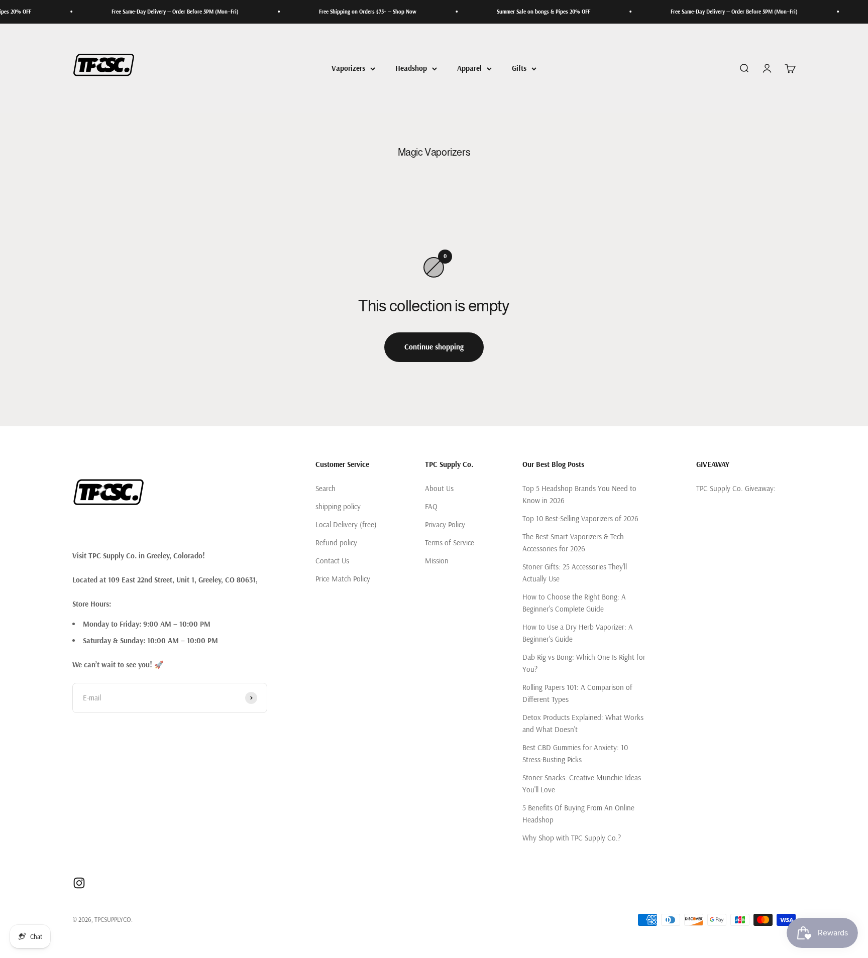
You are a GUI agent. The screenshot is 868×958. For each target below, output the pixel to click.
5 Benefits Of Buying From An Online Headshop (578, 813)
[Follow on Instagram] (79, 883)
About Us (439, 488)
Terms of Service (449, 542)
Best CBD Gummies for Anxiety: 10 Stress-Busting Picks (575, 753)
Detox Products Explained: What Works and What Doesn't (582, 723)
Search (325, 488)
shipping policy (338, 506)
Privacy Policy (445, 524)
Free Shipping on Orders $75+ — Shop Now (346, 11)
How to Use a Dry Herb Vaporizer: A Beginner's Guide (577, 633)
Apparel (469, 68)
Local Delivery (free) (346, 524)
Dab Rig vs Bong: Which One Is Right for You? (583, 663)
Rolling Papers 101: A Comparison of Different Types (577, 693)
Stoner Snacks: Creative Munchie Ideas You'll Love (581, 783)
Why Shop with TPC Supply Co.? (571, 838)
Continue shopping (434, 346)
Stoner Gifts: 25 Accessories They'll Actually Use (574, 572)
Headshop (411, 68)
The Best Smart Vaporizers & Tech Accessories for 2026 (573, 542)
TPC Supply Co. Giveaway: (736, 488)
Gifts (519, 68)
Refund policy (336, 542)
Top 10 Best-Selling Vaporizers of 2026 (580, 518)
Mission (437, 560)
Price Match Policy (342, 578)
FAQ (431, 506)
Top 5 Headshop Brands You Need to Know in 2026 (579, 494)
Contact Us (332, 560)
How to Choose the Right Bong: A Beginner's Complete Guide (574, 603)
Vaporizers (348, 68)
